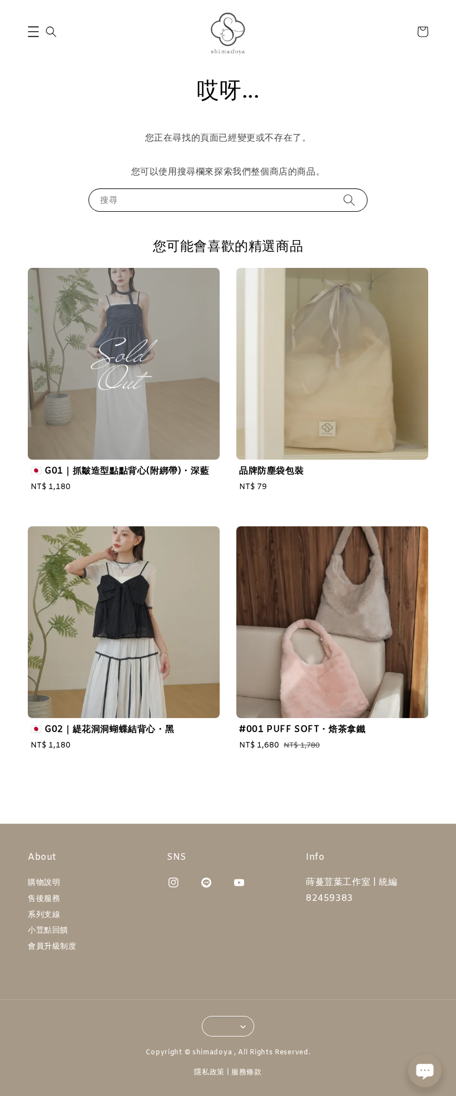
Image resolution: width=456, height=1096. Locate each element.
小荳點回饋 (48, 930)
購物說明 (44, 883)
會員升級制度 (52, 946)
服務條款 (246, 1072)
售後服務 (44, 899)
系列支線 (44, 915)
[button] (33, 31)
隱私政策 (209, 1072)
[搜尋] (349, 200)
